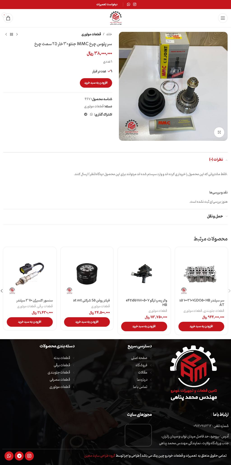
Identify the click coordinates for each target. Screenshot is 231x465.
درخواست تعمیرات (107, 4)
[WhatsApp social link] (128, 4)
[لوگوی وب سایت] (115, 18)
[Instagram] (29, 455)
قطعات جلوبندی (213, 311)
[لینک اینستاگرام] (135, 4)
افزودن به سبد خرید (96, 83)
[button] (201, 326)
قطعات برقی (45, 306)
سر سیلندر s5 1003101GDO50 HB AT (201, 302)
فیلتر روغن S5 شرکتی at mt (91, 300)
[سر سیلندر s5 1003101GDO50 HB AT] (201, 273)
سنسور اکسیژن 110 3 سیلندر (34, 300)
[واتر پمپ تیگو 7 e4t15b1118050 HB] (144, 273)
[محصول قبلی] (17, 34)
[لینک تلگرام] (86, 114)
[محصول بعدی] (6, 34)
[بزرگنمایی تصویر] (219, 132)
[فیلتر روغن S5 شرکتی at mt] (87, 273)
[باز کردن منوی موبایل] (223, 18)
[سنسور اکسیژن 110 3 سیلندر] (30, 273)
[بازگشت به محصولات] (11, 34)
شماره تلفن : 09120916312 (211, 426)
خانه (109, 34)
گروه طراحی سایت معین (99, 456)
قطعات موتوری (91, 34)
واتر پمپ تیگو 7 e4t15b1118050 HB (146, 302)
